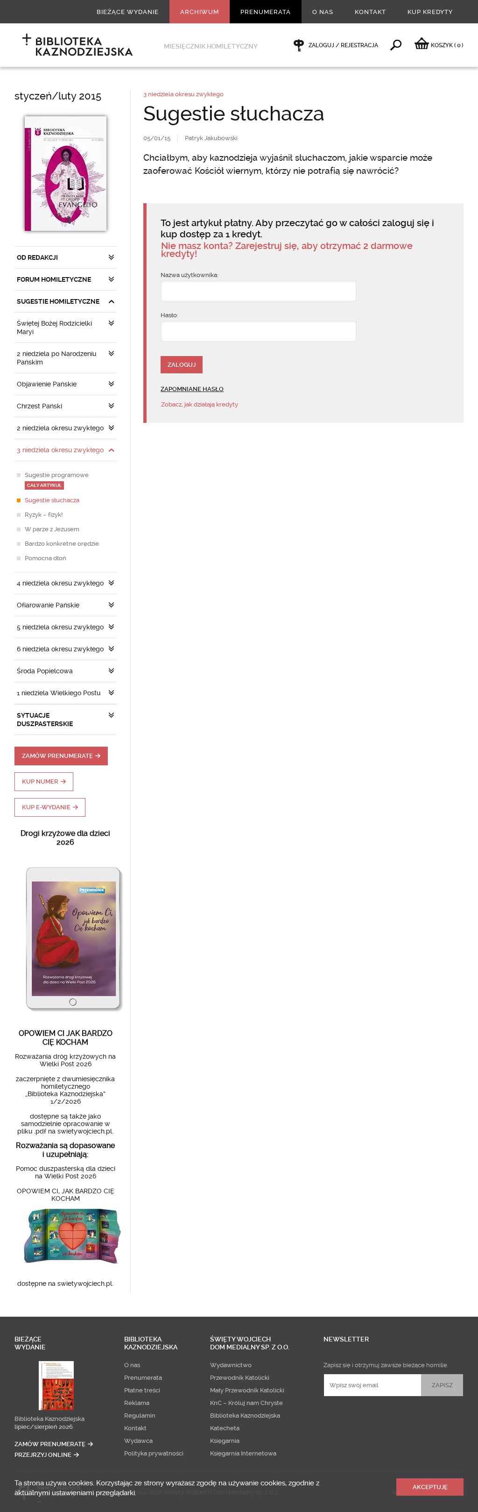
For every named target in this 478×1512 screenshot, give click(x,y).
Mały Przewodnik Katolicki (247, 1390)
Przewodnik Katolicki (239, 1377)
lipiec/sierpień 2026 (43, 1426)
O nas (322, 11)
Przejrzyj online (42, 1454)
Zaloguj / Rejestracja (343, 45)
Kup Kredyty (430, 11)
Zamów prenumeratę (57, 755)
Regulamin (139, 1415)
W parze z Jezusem (52, 529)
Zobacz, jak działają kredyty (199, 404)
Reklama (136, 1402)
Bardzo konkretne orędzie (62, 543)
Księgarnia (224, 1440)
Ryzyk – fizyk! (44, 514)
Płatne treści (142, 1390)
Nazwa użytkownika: (189, 274)
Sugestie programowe (57, 479)
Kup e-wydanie (46, 807)
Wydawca (138, 1440)
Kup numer (40, 781)
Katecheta (224, 1428)
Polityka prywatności (153, 1453)
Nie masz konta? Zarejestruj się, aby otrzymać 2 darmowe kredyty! (287, 250)
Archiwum (199, 11)
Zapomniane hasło (192, 388)
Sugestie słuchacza (52, 500)
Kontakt (370, 11)
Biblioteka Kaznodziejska (49, 1418)
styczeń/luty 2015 (57, 96)
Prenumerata (265, 11)
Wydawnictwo (231, 1365)
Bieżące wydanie (128, 11)
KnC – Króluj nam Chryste (246, 1402)
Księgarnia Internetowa (243, 1453)
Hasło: (169, 315)
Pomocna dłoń (45, 558)
